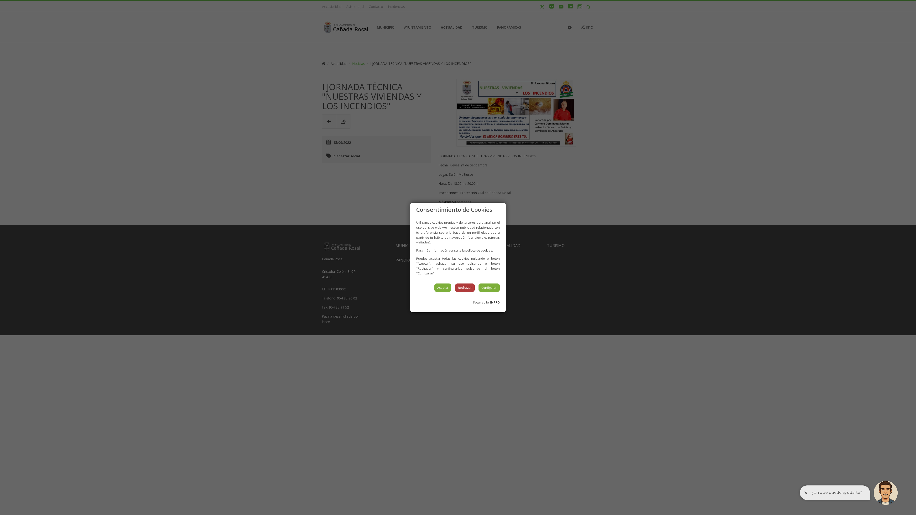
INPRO (495, 302)
